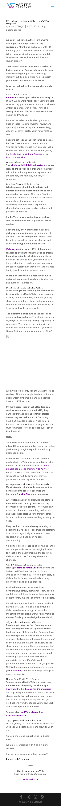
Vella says (11, 249)
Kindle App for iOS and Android (26, 154)
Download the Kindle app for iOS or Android (28, 689)
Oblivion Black (24, 494)
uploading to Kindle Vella (25, 567)
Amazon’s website (15, 157)
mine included (14, 670)
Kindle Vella (12, 97)
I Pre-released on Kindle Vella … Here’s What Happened (28, 22)
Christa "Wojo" (16, 26)
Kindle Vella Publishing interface (28, 165)
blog (43, 26)
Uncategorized (13, 30)
